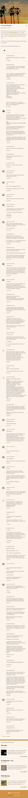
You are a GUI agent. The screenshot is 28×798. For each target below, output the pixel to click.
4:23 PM (8, 496)
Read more (24, 756)
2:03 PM (8, 312)
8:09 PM (8, 361)
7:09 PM (8, 542)
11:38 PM (8, 60)
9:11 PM (8, 373)
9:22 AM (8, 602)
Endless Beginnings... (6, 776)
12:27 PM (8, 259)
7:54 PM (8, 704)
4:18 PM (8, 442)
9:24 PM (8, 400)
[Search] (26, 3)
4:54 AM (8, 733)
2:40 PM (8, 695)
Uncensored (12, 32)
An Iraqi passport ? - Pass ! (7, 760)
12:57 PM (8, 290)
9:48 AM (8, 630)
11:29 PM (8, 580)
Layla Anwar (9, 170)
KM (7, 110)
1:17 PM (8, 301)
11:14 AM (8, 230)
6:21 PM (8, 524)
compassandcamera (17, 795)
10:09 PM (8, 713)
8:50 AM (8, 150)
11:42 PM (8, 106)
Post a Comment (6, 736)
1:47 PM (8, 666)
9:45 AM (8, 619)
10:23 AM (8, 167)
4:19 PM (8, 452)
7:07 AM (8, 142)
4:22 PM (8, 483)
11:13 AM (8, 217)
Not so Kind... (4, 745)
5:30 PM (8, 328)
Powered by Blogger (15, 792)
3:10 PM (8, 415)
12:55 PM (8, 275)
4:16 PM (8, 425)
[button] (26, 26)
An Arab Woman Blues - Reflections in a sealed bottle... (14, 7)
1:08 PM (8, 656)
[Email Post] (4, 50)
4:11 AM (8, 722)
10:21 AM (8, 159)
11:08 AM (8, 178)
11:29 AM (8, 243)
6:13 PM (8, 508)
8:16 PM (8, 559)
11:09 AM (8, 190)
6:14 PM (8, 346)
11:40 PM (8, 79)
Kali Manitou (9, 349)
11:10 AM (8, 200)
